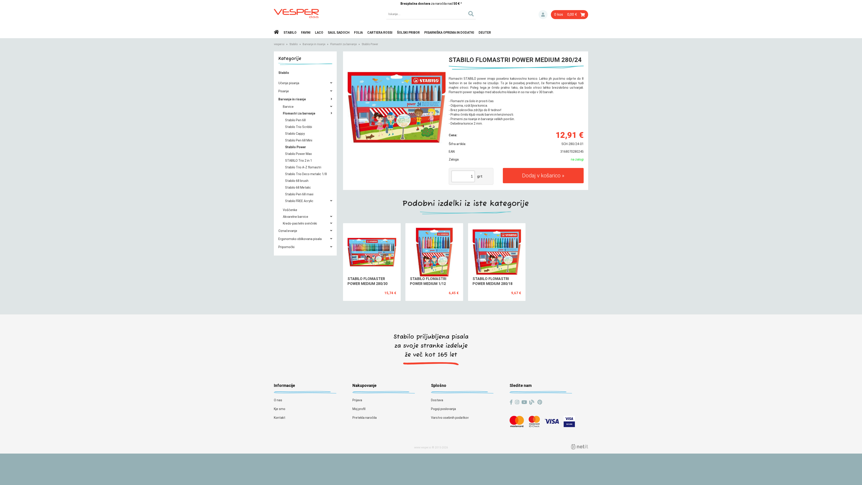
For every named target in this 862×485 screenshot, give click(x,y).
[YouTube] (524, 402)
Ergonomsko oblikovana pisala (300, 239)
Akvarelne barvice (295, 216)
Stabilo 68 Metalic (298, 187)
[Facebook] (511, 402)
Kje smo (279, 409)
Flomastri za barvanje (343, 44)
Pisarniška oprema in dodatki (449, 32)
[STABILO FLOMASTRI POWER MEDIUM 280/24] (396, 107)
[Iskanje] (471, 14)
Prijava (543, 14)
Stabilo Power (370, 44)
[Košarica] (569, 14)
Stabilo (290, 32)
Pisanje (283, 91)
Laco (319, 32)
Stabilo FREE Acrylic (299, 201)
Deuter (485, 32)
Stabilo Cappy (295, 133)
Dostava (437, 400)
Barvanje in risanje (314, 44)
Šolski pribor (408, 32)
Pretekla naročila (364, 417)
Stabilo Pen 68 (295, 120)
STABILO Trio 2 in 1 (298, 160)
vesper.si (279, 44)
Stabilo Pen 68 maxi (299, 194)
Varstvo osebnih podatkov (450, 417)
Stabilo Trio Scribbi (298, 127)
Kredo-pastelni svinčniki (300, 223)
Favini (305, 32)
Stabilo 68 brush (296, 181)
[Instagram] (517, 402)
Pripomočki (286, 247)
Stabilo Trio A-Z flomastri (303, 167)
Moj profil (358, 409)
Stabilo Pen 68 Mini (298, 140)
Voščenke (290, 210)
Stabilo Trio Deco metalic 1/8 (306, 174)
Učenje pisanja (288, 83)
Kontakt (279, 417)
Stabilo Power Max (298, 154)
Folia (358, 32)
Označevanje (287, 231)
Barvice (288, 106)
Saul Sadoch (339, 32)
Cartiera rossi (379, 32)
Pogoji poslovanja (443, 409)
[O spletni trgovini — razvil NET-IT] (579, 447)
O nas (278, 400)
